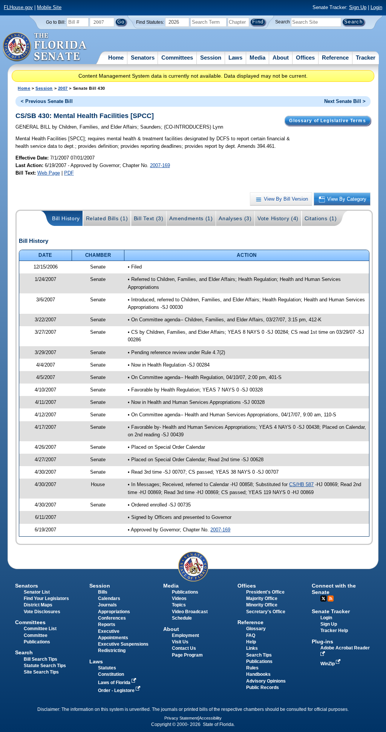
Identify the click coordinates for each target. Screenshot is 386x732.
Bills (102, 592)
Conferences (112, 618)
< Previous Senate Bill (47, 101)
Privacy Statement (181, 718)
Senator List (37, 592)
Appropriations (114, 611)
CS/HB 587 (301, 484)
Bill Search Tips (40, 659)
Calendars (109, 598)
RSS (331, 598)
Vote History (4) (278, 218)
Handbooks (258, 674)
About (281, 57)
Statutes (107, 668)
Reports (106, 624)
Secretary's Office (265, 611)
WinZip (328, 663)
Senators (143, 57)
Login (376, 7)
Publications (185, 592)
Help (251, 642)
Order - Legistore (117, 690)
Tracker (365, 57)
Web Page (48, 173)
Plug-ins (322, 641)
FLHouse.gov (18, 7)
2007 (63, 88)
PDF (69, 173)
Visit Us (180, 642)
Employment (185, 635)
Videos (179, 598)
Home (116, 57)
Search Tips (259, 655)
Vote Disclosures (42, 611)
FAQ (250, 635)
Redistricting (112, 650)
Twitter (323, 598)
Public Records (262, 687)
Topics (179, 605)
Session (210, 57)
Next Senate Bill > (345, 101)
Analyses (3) (235, 218)
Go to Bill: (56, 22)
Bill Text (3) (149, 218)
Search (282, 22)
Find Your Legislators (46, 598)
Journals (107, 605)
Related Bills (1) (107, 218)
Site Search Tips (41, 672)
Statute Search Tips (45, 665)
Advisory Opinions (266, 681)
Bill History (66, 218)
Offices (305, 57)
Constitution (111, 674)
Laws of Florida (115, 682)
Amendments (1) (191, 218)
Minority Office (261, 605)
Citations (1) (321, 218)
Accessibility (210, 718)
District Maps (38, 605)
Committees (177, 57)
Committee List (40, 628)
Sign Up (357, 7)
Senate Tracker (331, 611)
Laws (235, 57)
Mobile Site (49, 7)
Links (252, 648)
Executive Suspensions (123, 644)
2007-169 (160, 165)
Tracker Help (334, 630)
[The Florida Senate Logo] (45, 47)
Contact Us (184, 648)
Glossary (256, 628)
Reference (335, 57)
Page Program (187, 655)
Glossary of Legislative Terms (327, 120)
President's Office (265, 592)
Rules (252, 668)
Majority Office (261, 598)
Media (257, 57)
